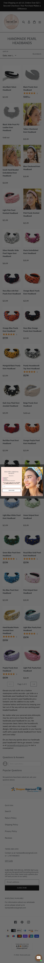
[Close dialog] (41, 468)
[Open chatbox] (38, 957)
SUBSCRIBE (12, 490)
